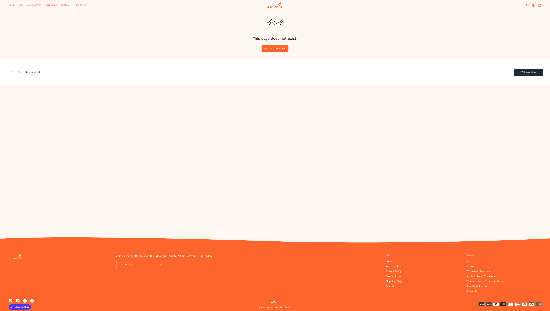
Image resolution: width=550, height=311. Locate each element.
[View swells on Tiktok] (17, 301)
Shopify (287, 307)
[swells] (275, 5)
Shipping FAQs (394, 281)
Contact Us (392, 261)
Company (469, 255)
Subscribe (472, 291)
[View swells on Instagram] (10, 301)
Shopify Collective (477, 286)
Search (390, 286)
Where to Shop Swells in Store (484, 281)
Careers (471, 266)
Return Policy (393, 266)
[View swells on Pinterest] (31, 301)
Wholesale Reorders (478, 271)
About (469, 261)
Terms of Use (393, 276)
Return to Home (275, 48)
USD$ (273, 302)
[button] (21, 5)
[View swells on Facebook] (24, 301)
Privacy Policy (393, 271)
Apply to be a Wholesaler (481, 276)
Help (387, 255)
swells (269, 307)
